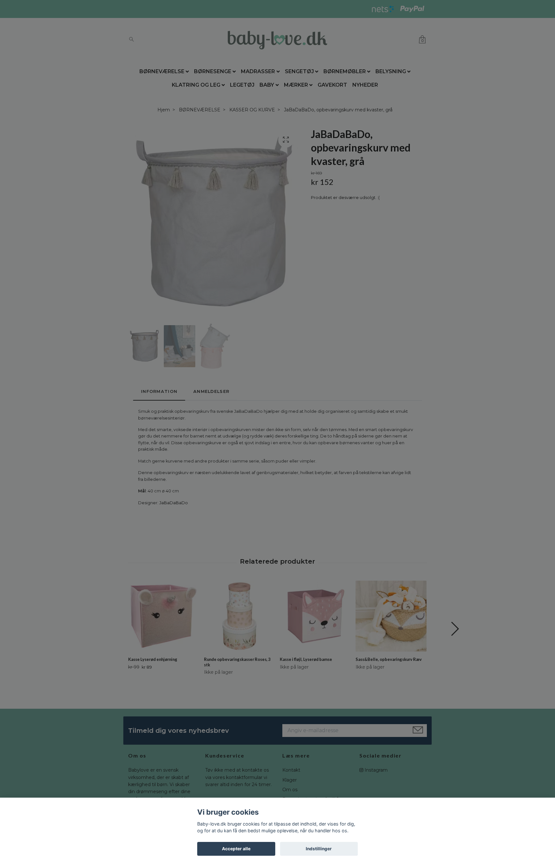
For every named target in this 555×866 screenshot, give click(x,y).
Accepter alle (236, 848)
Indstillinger (319, 848)
